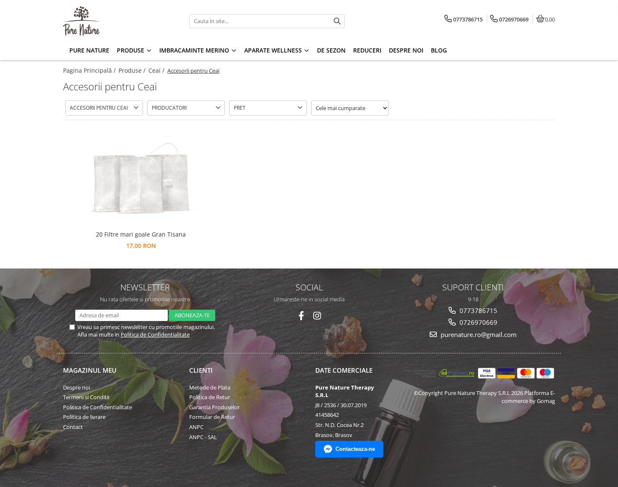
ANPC (196, 427)
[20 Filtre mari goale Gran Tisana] (141, 181)
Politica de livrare (84, 417)
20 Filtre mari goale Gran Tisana (141, 234)
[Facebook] (301, 315)
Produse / (133, 70)
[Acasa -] (115, 21)
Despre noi (76, 387)
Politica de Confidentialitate (155, 334)
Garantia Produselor (214, 407)
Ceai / (157, 70)
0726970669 (477, 322)
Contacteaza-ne (355, 449)
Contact (73, 427)
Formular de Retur (212, 417)
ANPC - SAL (203, 437)
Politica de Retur (209, 397)
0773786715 (477, 310)
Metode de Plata (209, 387)
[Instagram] (317, 315)
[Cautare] (337, 21)
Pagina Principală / (90, 70)
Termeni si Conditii (86, 397)
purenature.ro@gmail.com (478, 334)
